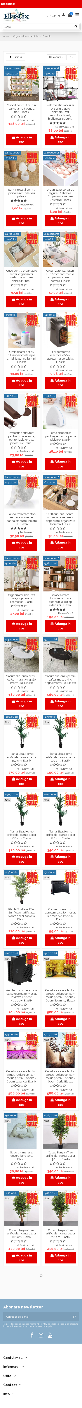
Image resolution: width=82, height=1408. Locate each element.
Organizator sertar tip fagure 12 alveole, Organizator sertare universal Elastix (60, 195)
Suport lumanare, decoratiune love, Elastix (21, 1156)
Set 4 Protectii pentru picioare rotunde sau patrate (21, 193)
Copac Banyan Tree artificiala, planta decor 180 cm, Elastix (21, 1234)
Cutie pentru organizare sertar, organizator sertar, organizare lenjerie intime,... (21, 276)
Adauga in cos (24, 139)
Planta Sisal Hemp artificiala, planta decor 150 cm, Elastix (21, 757)
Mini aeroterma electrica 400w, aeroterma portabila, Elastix (60, 357)
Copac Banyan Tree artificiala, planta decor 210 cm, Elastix (60, 1234)
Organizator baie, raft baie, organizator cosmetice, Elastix (21, 598)
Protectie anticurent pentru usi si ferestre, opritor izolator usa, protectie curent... (21, 438)
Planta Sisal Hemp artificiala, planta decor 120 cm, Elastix (60, 757)
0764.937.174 (52, 15)
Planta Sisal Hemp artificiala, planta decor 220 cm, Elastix (60, 835)
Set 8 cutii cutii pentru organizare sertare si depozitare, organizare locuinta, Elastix (60, 519)
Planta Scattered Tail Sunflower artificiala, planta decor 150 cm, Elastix (21, 914)
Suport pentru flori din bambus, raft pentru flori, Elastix (21, 108)
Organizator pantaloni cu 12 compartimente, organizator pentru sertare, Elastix (60, 276)
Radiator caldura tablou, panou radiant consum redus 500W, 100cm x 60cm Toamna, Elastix (60, 995)
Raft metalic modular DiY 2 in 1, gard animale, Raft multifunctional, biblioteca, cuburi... (60, 111)
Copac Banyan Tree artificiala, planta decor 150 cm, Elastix (60, 1156)
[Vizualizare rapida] (21, 100)
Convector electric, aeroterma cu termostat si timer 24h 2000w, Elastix (60, 914)
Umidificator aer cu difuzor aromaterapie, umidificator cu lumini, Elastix (21, 357)
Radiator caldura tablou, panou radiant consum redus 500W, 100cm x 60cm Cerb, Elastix (60, 1076)
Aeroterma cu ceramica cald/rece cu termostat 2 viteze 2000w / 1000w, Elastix (21, 995)
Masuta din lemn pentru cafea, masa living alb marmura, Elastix (21, 679)
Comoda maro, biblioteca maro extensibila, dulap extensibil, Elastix (60, 600)
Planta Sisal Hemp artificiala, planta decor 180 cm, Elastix (21, 835)
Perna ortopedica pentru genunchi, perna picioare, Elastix (60, 436)
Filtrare (17, 57)
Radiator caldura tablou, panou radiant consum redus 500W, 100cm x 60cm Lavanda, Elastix (21, 1076)
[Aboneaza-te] (75, 1316)
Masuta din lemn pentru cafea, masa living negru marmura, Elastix (60, 679)
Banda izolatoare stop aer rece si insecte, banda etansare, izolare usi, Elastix (22, 519)
